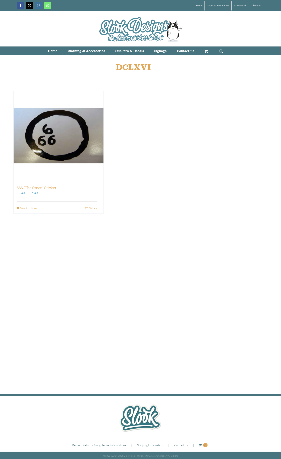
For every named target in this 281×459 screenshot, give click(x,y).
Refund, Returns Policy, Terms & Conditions (99, 445)
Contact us (181, 445)
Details (93, 208)
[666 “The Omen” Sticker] (58, 136)
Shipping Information (150, 445)
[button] (221, 50)
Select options (28, 208)
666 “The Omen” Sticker (36, 187)
